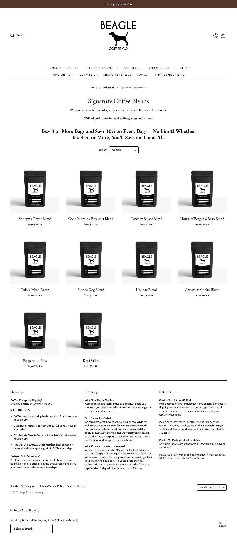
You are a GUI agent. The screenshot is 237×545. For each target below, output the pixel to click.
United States (210, 487)
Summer (51, 68)
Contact (143, 74)
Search (14, 486)
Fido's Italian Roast (35, 289)
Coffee (71, 68)
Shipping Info (28, 486)
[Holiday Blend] (146, 259)
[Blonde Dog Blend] (90, 259)
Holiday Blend (146, 289)
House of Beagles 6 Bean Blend (202, 218)
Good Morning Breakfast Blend (90, 218)
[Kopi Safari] (90, 330)
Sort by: (103, 149)
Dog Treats (131, 68)
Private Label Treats (169, 74)
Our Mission (88, 74)
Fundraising (61, 74)
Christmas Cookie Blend (202, 289)
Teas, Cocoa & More (100, 68)
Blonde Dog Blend (90, 289)
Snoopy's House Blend (35, 218)
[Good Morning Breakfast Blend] (90, 188)
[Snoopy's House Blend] (34, 188)
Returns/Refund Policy (51, 486)
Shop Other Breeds (117, 74)
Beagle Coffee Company (31, 492)
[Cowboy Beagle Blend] (146, 188)
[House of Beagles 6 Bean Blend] (202, 188)
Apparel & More (160, 68)
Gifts (184, 68)
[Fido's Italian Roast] (34, 259)
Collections (109, 87)
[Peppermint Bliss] (34, 330)
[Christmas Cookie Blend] (202, 259)
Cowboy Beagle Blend (146, 218)
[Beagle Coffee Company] (118, 35)
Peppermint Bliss (35, 360)
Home (93, 87)
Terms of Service (76, 486)
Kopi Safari (91, 360)
